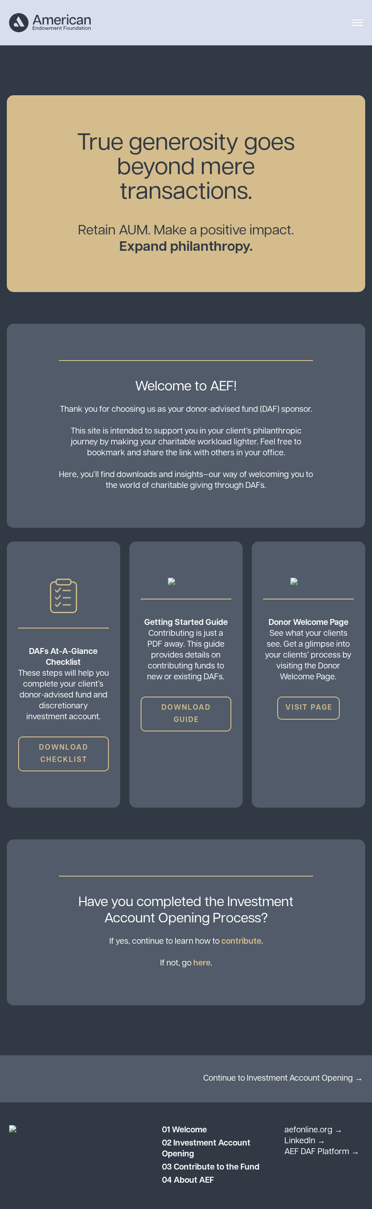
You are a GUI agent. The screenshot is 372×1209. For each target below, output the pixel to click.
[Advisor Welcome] (50, 23)
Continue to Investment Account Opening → (283, 1079)
